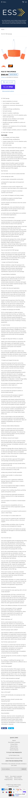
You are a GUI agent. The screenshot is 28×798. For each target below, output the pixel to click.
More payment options (8, 91)
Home (2, 29)
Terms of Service (14, 749)
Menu (4, 2)
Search (14, 740)
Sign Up (24, 769)
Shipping (3, 77)
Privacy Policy (14, 744)
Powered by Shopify (13, 786)
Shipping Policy (14, 748)
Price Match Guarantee (14, 742)
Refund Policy (14, 746)
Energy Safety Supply (15, 784)
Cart (25, 2)
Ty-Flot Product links (14, 755)
